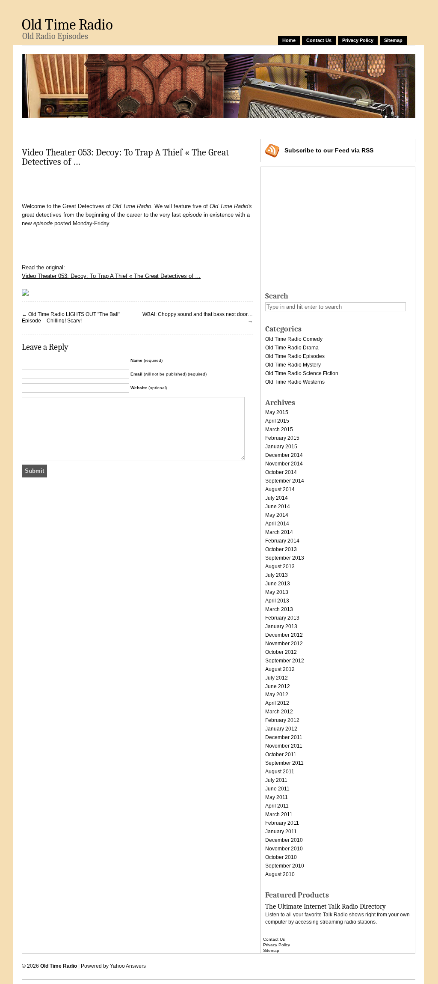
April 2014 (277, 524)
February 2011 (282, 823)
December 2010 (284, 840)
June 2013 (277, 584)
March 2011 (279, 814)
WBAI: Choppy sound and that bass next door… (197, 314)
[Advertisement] (177, 127)
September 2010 (284, 866)
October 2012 (281, 652)
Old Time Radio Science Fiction (301, 373)
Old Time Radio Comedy (294, 339)
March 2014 (279, 532)
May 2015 (276, 412)
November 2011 (283, 746)
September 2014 (284, 481)
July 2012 (276, 678)
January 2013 (281, 626)
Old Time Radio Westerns (295, 382)
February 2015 (282, 438)
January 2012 (281, 729)
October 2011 (280, 754)
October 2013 (281, 549)
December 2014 (284, 455)
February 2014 (282, 541)
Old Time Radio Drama (292, 348)
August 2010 (280, 874)
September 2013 (284, 558)
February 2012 (282, 720)
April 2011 (277, 806)
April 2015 (277, 421)
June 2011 (277, 789)
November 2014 (284, 464)
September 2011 (284, 763)
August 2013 (280, 567)
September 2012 (284, 661)
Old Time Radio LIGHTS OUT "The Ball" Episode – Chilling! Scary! (71, 317)
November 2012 (284, 644)
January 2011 (281, 832)
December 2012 (284, 635)
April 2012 (277, 703)
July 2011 (276, 780)
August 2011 (279, 772)
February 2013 (282, 618)
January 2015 (281, 447)
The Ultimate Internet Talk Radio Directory (325, 906)
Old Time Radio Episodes (295, 356)
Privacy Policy (357, 40)
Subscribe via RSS (328, 150)
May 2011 (276, 797)
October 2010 (281, 857)
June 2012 (277, 686)
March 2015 (279, 429)
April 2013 (277, 601)
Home (289, 40)
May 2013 (276, 592)
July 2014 (276, 498)
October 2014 (281, 472)
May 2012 (276, 695)
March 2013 (279, 609)
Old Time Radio (67, 24)
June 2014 (277, 507)
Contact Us (318, 40)
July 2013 (276, 575)
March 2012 (279, 712)
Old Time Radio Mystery (293, 365)
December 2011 (283, 737)
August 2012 (280, 669)
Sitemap (393, 40)
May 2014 (276, 515)
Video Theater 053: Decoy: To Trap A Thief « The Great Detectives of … (111, 276)
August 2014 (280, 489)
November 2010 (284, 849)
